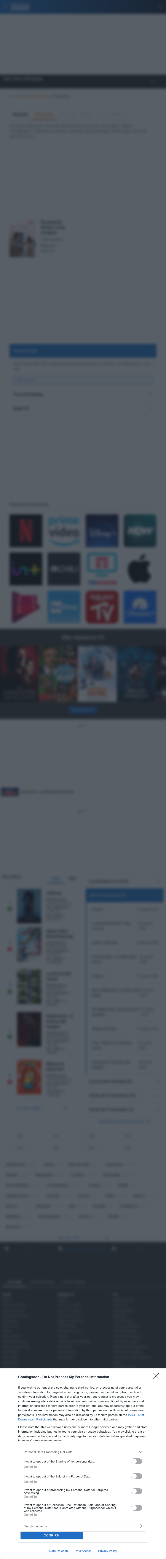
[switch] (136, 1461)
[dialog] (83, 1464)
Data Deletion (58, 1550)
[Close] (157, 1377)
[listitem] (83, 1452)
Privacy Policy (107, 1550)
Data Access (83, 1550)
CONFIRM (52, 1535)
